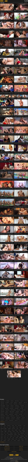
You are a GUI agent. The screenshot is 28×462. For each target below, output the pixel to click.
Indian (20, 428)
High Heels (20, 437)
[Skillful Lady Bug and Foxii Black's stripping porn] (21, 247)
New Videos (21, 2)
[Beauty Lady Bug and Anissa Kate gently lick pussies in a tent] (7, 79)
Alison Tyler (16, 414)
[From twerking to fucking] (21, 355)
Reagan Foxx (22, 411)
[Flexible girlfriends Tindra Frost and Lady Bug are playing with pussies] (7, 220)
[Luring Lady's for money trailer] (7, 52)
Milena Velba (25, 402)
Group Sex (9, 333)
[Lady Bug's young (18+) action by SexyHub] (7, 274)
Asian (5, 434)
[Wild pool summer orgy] (21, 175)
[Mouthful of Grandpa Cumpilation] (21, 337)
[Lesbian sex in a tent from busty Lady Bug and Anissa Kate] (7, 211)
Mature (5, 425)
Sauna (10, 306)
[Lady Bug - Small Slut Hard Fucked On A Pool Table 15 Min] (21, 319)
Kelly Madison (17, 408)
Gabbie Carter (17, 405)
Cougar (17, 431)
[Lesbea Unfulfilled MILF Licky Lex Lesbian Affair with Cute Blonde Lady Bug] (7, 365)
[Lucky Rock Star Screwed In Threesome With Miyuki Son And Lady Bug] (21, 88)
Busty (9, 116)
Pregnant (5, 440)
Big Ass (24, 107)
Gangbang (9, 428)
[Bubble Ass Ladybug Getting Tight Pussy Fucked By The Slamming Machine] (7, 229)
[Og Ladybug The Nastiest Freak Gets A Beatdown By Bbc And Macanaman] (21, 70)
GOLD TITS (3, 1)
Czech (12, 243)
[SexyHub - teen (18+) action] (7, 16)
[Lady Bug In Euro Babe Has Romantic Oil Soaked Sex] (21, 301)
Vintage (13, 425)
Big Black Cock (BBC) (3, 428)
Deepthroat (21, 297)
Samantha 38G (11, 414)
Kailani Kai (16, 420)
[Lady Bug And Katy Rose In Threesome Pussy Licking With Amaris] (21, 193)
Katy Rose (5, 107)
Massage (26, 152)
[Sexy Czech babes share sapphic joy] (7, 292)
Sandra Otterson (11, 420)
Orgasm (5, 243)
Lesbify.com (21, 446)
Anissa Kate (5, 84)
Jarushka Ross (6, 93)
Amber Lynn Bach (12, 411)
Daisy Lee (20, 116)
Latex (7, 437)
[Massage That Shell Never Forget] (21, 148)
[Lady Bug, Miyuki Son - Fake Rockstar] (7, 148)
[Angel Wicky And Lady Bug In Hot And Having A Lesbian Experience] (7, 265)
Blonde (24, 134)
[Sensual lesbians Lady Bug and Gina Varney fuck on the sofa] (7, 120)
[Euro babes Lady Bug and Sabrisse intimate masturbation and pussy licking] (7, 111)
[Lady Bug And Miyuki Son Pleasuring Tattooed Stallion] (7, 184)
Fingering (23, 143)
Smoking (24, 431)
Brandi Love (15, 402)
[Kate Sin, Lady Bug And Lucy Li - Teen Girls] (7, 25)
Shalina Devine (20, 134)
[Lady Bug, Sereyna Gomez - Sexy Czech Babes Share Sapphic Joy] (21, 238)
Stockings (2, 431)
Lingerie (5, 125)
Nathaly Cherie (21, 369)
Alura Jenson (2, 402)
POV (26, 134)
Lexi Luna (6, 420)
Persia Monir (20, 414)
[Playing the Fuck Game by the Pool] (7, 202)
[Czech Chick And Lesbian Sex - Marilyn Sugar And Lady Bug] (7, 175)
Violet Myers (17, 411)
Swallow (15, 440)
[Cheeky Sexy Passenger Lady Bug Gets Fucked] (21, 7)
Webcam (19, 306)
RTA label (11, 458)
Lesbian (9, 134)
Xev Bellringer (22, 405)
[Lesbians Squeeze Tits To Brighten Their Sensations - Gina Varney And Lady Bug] (7, 256)
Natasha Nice (20, 402)
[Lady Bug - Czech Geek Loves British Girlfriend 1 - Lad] (21, 202)
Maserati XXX (18, 417)
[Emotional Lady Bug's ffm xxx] (21, 229)
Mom (16, 425)
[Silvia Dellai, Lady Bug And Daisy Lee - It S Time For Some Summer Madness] (21, 120)
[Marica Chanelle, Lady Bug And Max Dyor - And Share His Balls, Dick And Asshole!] (7, 43)
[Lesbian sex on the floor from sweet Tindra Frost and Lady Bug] (7, 337)
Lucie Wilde (21, 408)
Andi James (2, 408)
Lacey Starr (2, 420)
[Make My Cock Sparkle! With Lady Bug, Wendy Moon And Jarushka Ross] (7, 139)
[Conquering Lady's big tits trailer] (14, 374)
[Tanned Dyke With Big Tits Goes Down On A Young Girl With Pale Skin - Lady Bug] (21, 256)
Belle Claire (5, 333)
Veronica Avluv (13, 417)
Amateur (11, 252)
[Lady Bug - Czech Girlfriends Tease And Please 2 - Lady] (21, 211)
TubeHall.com (7, 446)
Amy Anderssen (8, 417)
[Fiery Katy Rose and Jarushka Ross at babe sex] (7, 102)
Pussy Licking (13, 279)
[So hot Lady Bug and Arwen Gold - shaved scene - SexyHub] (21, 139)
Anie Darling (6, 288)
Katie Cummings (3, 405)
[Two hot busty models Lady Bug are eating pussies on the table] (7, 61)
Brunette (13, 84)
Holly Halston (2, 417)
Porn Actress (14, 451)
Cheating (20, 279)
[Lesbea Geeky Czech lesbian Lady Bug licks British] (7, 355)
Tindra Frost (6, 324)
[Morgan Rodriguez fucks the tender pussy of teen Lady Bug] (21, 34)
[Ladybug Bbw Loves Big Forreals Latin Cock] (21, 283)
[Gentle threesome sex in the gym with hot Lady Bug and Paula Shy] (21, 25)
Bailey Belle (6, 408)
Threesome (2, 434)
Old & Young (9, 431)
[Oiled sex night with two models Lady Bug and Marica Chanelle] (7, 310)
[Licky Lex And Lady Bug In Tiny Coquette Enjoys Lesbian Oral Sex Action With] (21, 328)
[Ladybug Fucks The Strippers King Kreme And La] (21, 292)
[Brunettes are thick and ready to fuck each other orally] (7, 238)
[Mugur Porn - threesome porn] (7, 301)
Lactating (24, 425)
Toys (22, 324)
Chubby (19, 434)
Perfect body (10, 351)
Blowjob (12, 125)
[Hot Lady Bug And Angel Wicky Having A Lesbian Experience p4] (21, 184)
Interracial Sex (26, 315)
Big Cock (21, 107)
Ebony (23, 288)
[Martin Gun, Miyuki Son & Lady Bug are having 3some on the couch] (21, 166)
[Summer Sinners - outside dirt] (7, 193)
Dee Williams (7, 402)
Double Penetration (10, 434)
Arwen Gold (5, 134)
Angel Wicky (5, 270)
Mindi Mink (2, 414)
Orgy (10, 93)
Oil (8, 297)
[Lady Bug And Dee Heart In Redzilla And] (21, 310)
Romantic (8, 125)
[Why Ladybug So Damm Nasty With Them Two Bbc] (7, 247)
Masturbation (5, 116)
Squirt (11, 116)
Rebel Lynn (20, 342)
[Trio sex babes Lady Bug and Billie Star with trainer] (21, 16)
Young (24, 437)
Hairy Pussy (12, 134)
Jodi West (6, 414)
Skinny (19, 93)
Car (26, 125)
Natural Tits (19, 84)
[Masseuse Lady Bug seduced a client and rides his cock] (21, 43)
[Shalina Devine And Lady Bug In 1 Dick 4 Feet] (21, 129)
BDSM (5, 431)
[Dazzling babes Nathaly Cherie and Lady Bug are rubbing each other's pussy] (21, 365)
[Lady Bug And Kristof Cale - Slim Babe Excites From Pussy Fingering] (7, 7)
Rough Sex (18, 440)
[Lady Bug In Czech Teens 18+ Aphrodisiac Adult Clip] (7, 70)
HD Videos (9, 84)
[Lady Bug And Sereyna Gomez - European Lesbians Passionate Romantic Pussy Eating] (21, 79)
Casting (5, 152)
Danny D (7, 411)
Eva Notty (7, 405)
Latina (18, 288)
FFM (10, 315)
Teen (22, 351)
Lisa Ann (11, 402)
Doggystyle (25, 270)
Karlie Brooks (11, 408)
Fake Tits (13, 315)
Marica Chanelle (6, 315)
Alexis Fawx (12, 405)
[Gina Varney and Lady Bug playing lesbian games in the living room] (21, 61)
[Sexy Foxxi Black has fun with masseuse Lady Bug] (21, 220)
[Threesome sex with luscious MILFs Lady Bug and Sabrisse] (21, 265)
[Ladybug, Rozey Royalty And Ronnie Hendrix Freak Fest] (21, 102)
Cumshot (17, 437)
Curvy (25, 434)
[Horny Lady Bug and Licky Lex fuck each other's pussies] (21, 274)
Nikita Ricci (19, 351)
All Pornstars (2, 421)
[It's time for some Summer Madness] (21, 111)
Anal (13, 306)
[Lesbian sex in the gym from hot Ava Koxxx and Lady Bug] (21, 52)
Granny (2, 425)
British (5, 261)
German (14, 431)
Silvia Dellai (5, 143)
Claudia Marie (2, 411)
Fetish (12, 93)
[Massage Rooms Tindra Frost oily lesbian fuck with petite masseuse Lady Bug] (7, 346)
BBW (8, 252)
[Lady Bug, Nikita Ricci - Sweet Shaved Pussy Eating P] (21, 346)
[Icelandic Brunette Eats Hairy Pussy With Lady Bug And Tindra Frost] (7, 319)
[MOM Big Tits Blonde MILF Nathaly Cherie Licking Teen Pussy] (7, 34)
